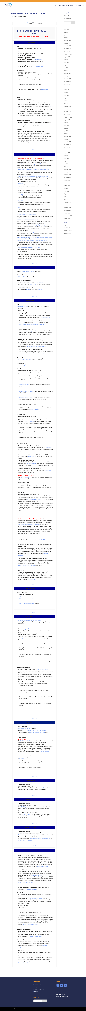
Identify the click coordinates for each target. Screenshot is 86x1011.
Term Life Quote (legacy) (39, 989)
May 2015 (66, 128)
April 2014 (66, 163)
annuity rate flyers (26, 629)
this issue (21, 758)
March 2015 (66, 133)
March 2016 (66, 103)
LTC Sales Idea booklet (25, 741)
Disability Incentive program (28, 807)
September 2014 (68, 150)
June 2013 (66, 191)
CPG (13, 16)
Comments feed (68, 230)
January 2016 (67, 109)
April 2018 (66, 35)
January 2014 (67, 172)
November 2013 (67, 177)
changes (28, 289)
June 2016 (66, 95)
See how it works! (45, 751)
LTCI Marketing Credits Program (35, 898)
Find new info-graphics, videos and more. (36, 346)
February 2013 (67, 202)
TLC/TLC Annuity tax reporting (26, 603)
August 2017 (67, 57)
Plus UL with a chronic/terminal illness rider (28, 524)
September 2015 (68, 117)
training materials (44, 353)
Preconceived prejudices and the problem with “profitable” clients (33, 176)
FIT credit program (24, 477)
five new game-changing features (30, 331)
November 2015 (67, 111)
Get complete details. (42, 866)
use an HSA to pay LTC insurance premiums (36, 730)
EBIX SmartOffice (22, 277)
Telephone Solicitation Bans (27, 271)
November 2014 (67, 144)
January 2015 (67, 139)
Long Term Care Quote (39, 987)
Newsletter (66, 15)
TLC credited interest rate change (28, 596)
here (27, 451)
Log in (65, 225)
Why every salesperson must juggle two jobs (27, 219)
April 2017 (66, 68)
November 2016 (67, 81)
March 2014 (66, 166)
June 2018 (66, 29)
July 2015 (66, 122)
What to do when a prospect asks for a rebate (27, 253)
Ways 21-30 (20, 194)
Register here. (44, 89)
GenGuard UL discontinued (24, 359)
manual (40, 289)
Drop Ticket (62, 5)
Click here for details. (32, 889)
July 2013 (66, 188)
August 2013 (67, 185)
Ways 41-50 (20, 183)
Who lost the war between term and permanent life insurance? (32, 164)
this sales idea (47, 470)
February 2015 (67, 136)
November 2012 (67, 210)
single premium (49, 447)
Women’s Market (41, 535)
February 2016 (67, 106)
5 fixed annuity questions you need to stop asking (29, 620)
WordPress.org (67, 233)
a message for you (42, 788)
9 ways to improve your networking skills (26, 214)
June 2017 (66, 62)
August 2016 (67, 89)
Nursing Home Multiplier (42, 669)
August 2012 (67, 218)
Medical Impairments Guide (26, 397)
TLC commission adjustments (26, 599)
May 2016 (66, 98)
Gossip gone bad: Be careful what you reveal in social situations (32, 240)
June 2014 (66, 158)
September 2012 (68, 216)
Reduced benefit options (24, 728)
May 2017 (66, 65)
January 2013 (67, 205)
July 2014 (66, 155)
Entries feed (67, 227)
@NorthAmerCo (39, 282)
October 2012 (67, 213)
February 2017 (67, 73)
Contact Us (78, 5)
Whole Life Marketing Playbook (26, 391)
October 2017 (67, 51)
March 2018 (66, 37)
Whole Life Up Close (24, 384)
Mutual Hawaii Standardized (25, 840)
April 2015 (66, 131)
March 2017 (66, 70)
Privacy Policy (14, 1008)
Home (56, 5)
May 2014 (66, 161)
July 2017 (66, 59)
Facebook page (32, 284)
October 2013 (67, 180)
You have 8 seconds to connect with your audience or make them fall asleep (35, 237)
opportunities (31, 456)
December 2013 (67, 174)
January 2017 (67, 76)
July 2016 (66, 92)
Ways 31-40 (20, 188)
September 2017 (68, 54)
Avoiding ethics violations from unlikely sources (28, 247)
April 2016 (66, 100)
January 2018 (67, 43)
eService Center (30, 421)
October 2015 (67, 114)
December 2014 (67, 142)
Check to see (21, 835)
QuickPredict (23, 376)
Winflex (36, 991)
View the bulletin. (35, 409)
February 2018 (67, 40)
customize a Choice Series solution (35, 499)
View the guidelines (23, 638)
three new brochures (26, 814)
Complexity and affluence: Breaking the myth (28, 232)
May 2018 (66, 32)
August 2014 (67, 153)
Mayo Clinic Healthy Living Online (37, 732)
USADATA (20, 484)
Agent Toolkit (69, 5)
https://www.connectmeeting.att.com (34, 51)
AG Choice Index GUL (23, 306)
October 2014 (67, 147)
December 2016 (67, 78)
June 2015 (66, 125)
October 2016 (67, 84)
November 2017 (67, 48)
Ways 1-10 (20, 207)
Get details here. (38, 59)
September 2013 (68, 183)
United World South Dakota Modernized (40, 838)
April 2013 (66, 196)
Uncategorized (67, 18)
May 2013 (66, 194)
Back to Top (34, 149)
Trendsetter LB (31, 579)
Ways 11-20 (20, 201)
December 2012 (67, 207)
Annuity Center (37, 984)
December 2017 (67, 46)
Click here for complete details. (25, 882)
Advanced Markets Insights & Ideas (26, 565)
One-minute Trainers (24, 378)
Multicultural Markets (42, 540)
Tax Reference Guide (31, 463)
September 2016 (68, 87)
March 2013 (66, 199)
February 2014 (67, 169)
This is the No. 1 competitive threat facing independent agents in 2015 (33, 225)
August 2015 (67, 120)
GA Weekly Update (22, 365)
